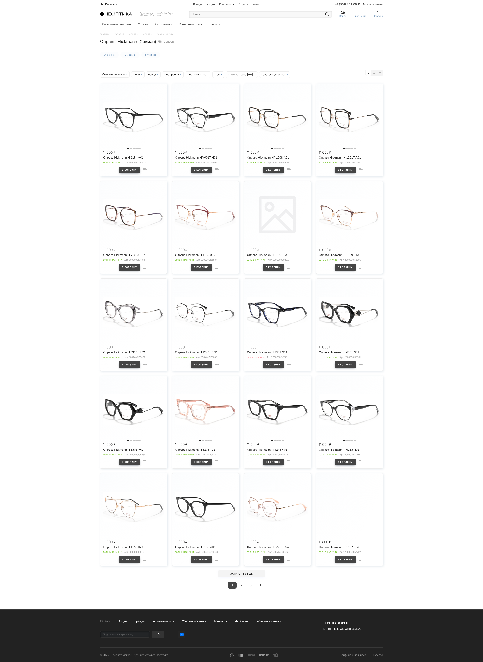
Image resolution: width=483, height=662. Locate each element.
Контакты (220, 621)
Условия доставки (194, 621)
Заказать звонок (372, 4)
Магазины (241, 621)
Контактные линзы (190, 24)
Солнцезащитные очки (116, 24)
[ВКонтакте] (181, 634)
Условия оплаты (164, 621)
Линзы (213, 24)
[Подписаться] (158, 634)
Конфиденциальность (353, 655)
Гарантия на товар (268, 621)
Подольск (111, 4)
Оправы (143, 24)
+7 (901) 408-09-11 (347, 4)
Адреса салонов (249, 4)
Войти (342, 16)
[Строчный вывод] (374, 73)
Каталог (105, 621)
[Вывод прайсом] (380, 73)
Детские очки (163, 24)
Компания (225, 4)
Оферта (378, 655)
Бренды (197, 4)
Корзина (378, 16)
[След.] (260, 585)
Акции (211, 4)
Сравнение (360, 16)
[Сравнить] (145, 169)
